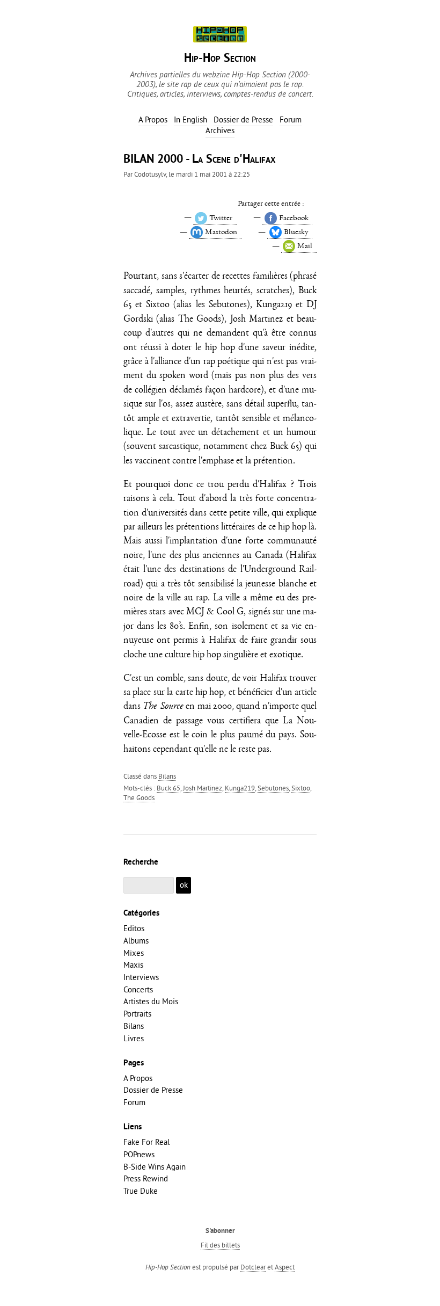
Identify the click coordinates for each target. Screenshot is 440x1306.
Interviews (141, 977)
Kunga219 (240, 787)
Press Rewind (145, 1178)
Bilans (167, 776)
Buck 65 (168, 787)
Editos (133, 928)
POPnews (139, 1154)
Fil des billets (220, 1244)
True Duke (140, 1191)
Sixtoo (300, 787)
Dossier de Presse (153, 1090)
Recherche (140, 862)
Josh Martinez (202, 787)
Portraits (137, 1013)
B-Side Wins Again (154, 1167)
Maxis (133, 965)
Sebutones (273, 787)
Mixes (133, 953)
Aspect (285, 1267)
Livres (133, 1038)
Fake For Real (146, 1142)
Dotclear (253, 1267)
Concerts (138, 989)
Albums (136, 940)
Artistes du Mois (150, 1001)
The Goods (139, 797)
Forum (134, 1102)
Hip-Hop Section (220, 59)
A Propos (137, 1078)
